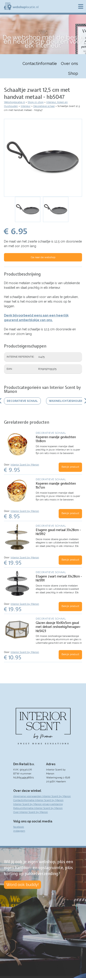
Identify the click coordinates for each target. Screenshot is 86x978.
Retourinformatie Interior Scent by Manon (38, 808)
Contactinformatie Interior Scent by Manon (38, 800)
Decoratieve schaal (44, 106)
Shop (73, 73)
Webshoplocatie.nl (14, 102)
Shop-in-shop (35, 102)
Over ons (69, 63)
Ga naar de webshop (43, 257)
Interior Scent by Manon (25, 464)
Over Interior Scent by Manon (30, 812)
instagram (19, 830)
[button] (43, 158)
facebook (18, 826)
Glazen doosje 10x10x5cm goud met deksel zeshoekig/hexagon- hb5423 (58, 627)
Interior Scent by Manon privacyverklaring (38, 804)
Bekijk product (70, 466)
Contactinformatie (39, 63)
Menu (80, 6)
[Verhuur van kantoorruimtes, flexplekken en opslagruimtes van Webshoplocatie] (21, 6)
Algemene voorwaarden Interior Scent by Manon (42, 796)
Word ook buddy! (22, 884)
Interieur (25, 106)
